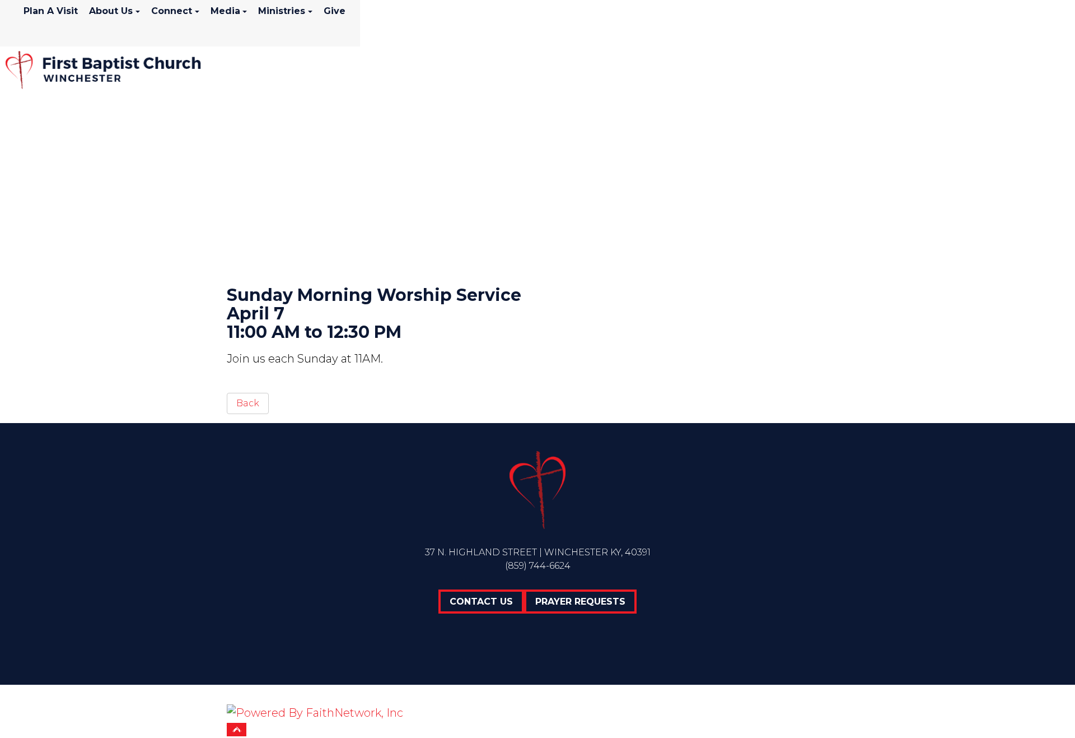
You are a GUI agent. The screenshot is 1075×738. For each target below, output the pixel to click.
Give (334, 11)
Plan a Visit (51, 11)
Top (236, 729)
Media (225, 11)
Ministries (281, 11)
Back (247, 403)
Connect (171, 11)
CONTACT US (481, 601)
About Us (111, 11)
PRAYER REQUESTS (580, 601)
